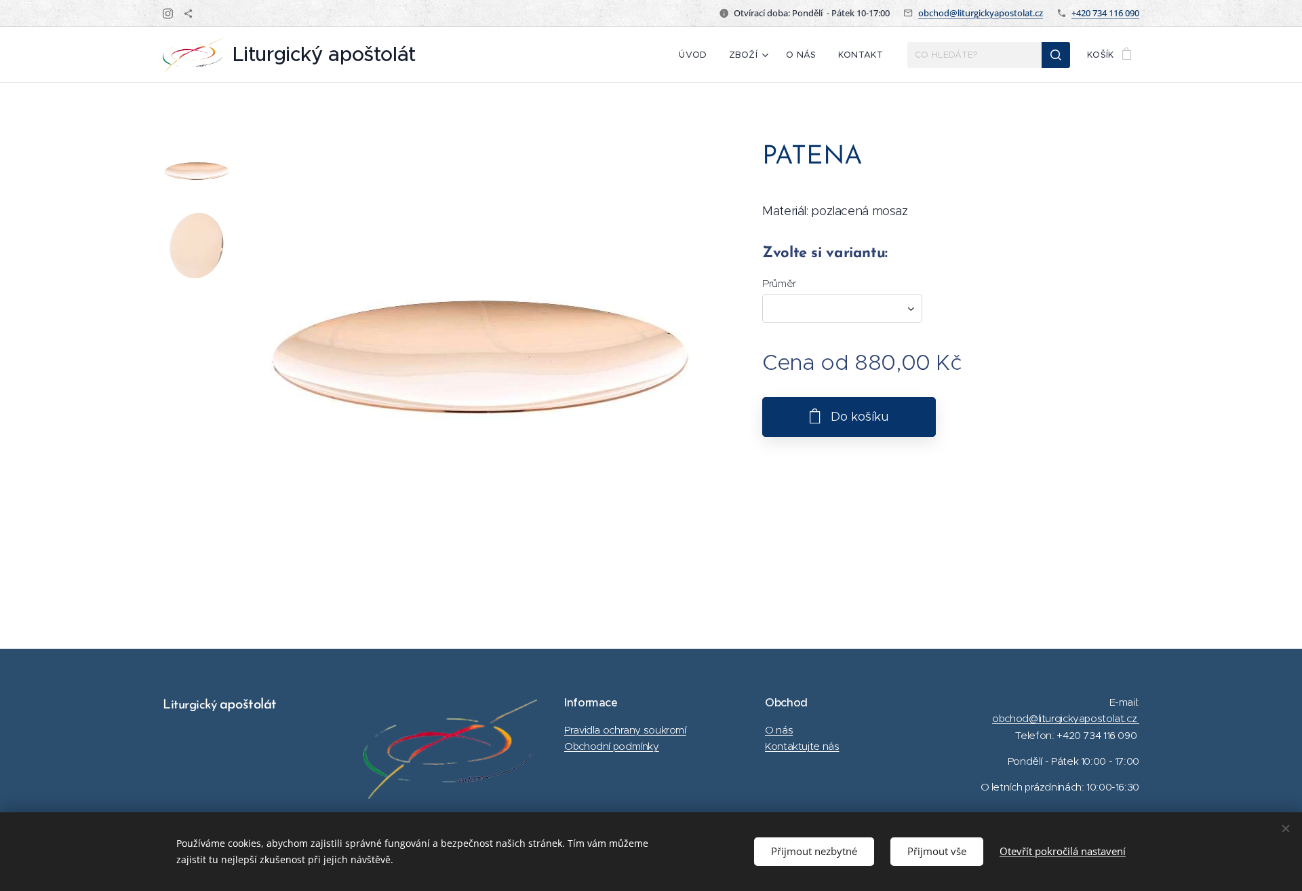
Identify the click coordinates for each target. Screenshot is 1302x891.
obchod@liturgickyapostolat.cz (980, 13)
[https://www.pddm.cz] (188, 13)
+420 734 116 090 (1105, 13)
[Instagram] (167, 13)
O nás (779, 729)
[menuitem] (696, 55)
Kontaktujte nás (802, 746)
